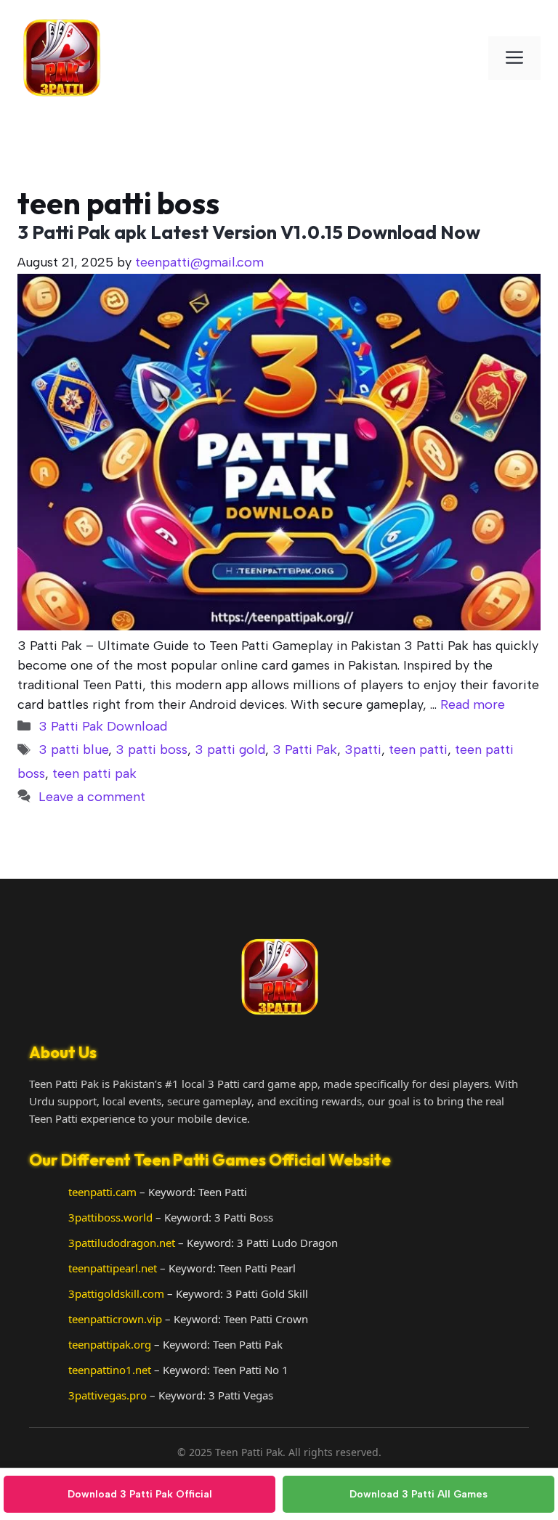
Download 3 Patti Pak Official (140, 1494)
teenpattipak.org (109, 1344)
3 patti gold (230, 749)
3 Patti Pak (304, 749)
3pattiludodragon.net (121, 1242)
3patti (362, 749)
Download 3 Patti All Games (418, 1494)
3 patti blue (73, 749)
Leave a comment (92, 797)
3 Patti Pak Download (103, 726)
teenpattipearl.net (112, 1268)
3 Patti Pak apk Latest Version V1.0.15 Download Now (248, 232)
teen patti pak (94, 773)
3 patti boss (151, 749)
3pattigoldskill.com (116, 1293)
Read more (472, 704)
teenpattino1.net (109, 1369)
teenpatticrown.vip (115, 1319)
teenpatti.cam (102, 1191)
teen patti (418, 749)
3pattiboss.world (110, 1217)
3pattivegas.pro (107, 1395)
